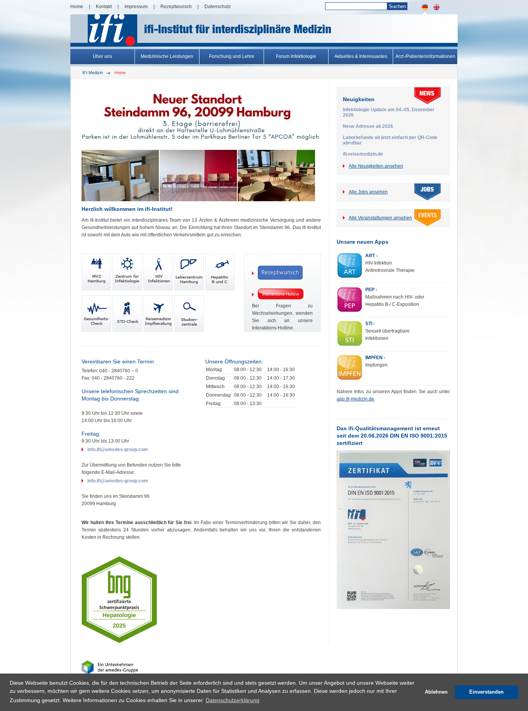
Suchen (397, 6)
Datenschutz (217, 6)
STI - (370, 323)
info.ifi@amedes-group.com (117, 449)
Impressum (136, 6)
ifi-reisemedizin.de (363, 154)
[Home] (436, 12)
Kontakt (104, 6)
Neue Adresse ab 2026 (368, 126)
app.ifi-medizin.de (355, 399)
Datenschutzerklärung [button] (232, 700)
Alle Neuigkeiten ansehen (376, 166)
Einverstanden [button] (486, 692)
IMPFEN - (375, 357)
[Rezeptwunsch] (282, 273)
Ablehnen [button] (436, 692)
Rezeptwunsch (176, 6)
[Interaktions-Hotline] (282, 294)
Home (76, 6)
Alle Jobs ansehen (368, 192)
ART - (371, 255)
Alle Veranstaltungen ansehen (380, 218)
